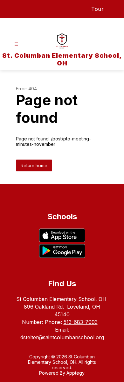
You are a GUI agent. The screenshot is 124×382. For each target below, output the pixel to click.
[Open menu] (16, 44)
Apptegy (75, 373)
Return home (34, 165)
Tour (97, 9)
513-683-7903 (81, 322)
